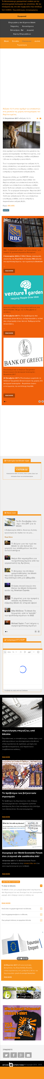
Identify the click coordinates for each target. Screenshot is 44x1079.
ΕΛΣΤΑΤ (6, 210)
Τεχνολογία (22, 45)
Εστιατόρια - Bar (16, 30)
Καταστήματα (28, 26)
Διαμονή (30, 30)
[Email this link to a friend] (40, 118)
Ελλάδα (15, 41)
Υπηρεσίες (14, 26)
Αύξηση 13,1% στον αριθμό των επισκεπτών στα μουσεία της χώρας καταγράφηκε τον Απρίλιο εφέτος (21, 111)
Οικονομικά (26, 41)
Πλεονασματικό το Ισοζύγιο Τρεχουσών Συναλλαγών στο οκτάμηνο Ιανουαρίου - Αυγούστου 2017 (19, 371)
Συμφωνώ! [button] (22, 16)
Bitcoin (6, 41)
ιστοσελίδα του (30, 863)
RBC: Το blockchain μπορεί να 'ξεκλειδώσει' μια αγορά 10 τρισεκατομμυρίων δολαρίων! (22, 251)
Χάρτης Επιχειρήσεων (22, 34)
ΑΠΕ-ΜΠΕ (11, 206)
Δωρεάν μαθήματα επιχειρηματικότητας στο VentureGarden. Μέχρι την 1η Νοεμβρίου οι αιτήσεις (21, 309)
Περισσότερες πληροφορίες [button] (25, 9)
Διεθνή (37, 41)
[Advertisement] (22, 78)
